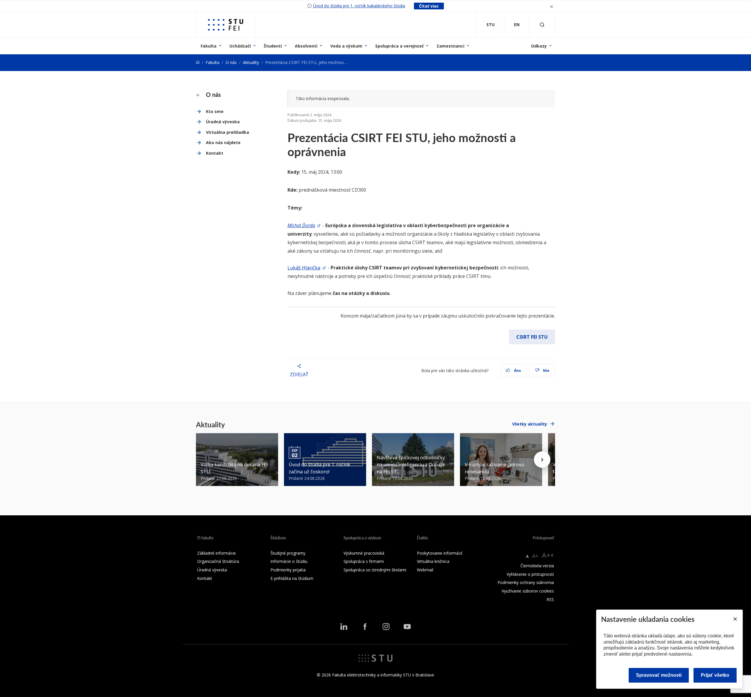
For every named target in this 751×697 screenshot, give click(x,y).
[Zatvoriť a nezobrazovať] (551, 6)
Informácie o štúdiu (288, 561)
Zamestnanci (450, 46)
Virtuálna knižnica (433, 561)
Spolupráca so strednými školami (375, 570)
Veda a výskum (346, 46)
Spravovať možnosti (658, 675)
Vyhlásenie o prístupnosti (530, 574)
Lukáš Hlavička (303, 267)
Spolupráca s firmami (364, 561)
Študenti (273, 46)
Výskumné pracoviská (364, 553)
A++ (548, 555)
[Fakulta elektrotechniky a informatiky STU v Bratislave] (225, 25)
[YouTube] (407, 626)
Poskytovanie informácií (439, 553)
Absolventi (306, 46)
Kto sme (215, 111)
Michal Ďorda (301, 225)
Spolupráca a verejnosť (399, 46)
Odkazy (539, 46)
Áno (517, 370)
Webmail (425, 570)
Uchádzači (240, 46)
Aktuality (251, 62)
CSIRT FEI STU (532, 337)
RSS (550, 599)
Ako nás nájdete (223, 142)
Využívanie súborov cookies (528, 591)
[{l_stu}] (375, 657)
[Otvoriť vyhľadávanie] (542, 25)
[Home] (197, 62)
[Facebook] (364, 626)
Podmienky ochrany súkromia (526, 582)
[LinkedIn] (343, 626)
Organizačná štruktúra (218, 561)
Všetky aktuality (529, 424)
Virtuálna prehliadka (227, 132)
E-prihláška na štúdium (291, 578)
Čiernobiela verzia (537, 565)
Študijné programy (287, 553)
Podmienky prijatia (288, 570)
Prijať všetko (715, 675)
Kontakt (214, 153)
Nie (545, 370)
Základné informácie (216, 553)
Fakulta (208, 46)
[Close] (735, 619)
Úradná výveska (223, 121)
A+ (535, 555)
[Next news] (542, 459)
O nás (231, 62)
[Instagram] (386, 626)
